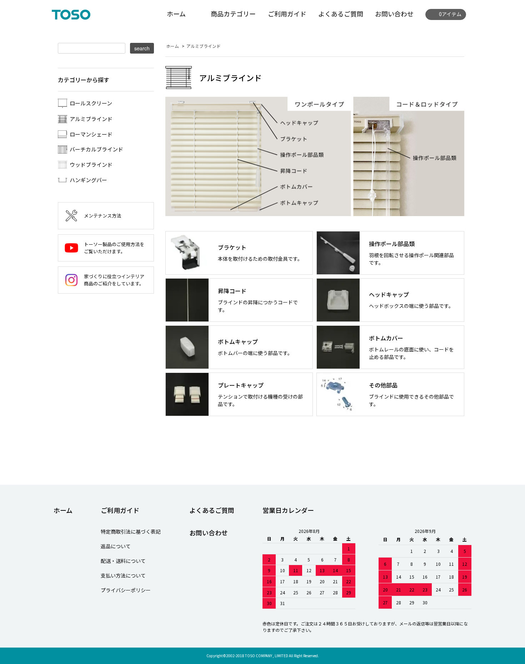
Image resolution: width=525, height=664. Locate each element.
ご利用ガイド (287, 13)
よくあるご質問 (340, 13)
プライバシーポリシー (126, 590)
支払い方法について (123, 575)
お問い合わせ (394, 13)
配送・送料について (123, 560)
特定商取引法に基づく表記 (131, 531)
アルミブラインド (203, 46)
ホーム (176, 13)
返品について (116, 546)
